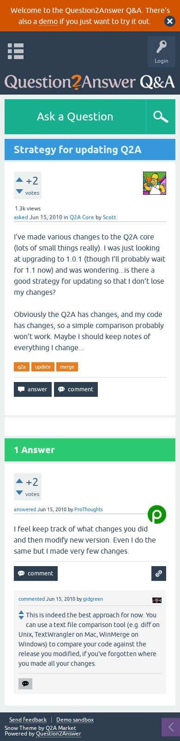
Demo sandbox (75, 720)
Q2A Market (61, 728)
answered (25, 509)
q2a (22, 367)
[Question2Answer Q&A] (90, 78)
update (43, 367)
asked (21, 217)
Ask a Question (75, 116)
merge (67, 367)
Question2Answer (58, 733)
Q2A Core (82, 217)
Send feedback (28, 720)
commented (31, 599)
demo (48, 21)
